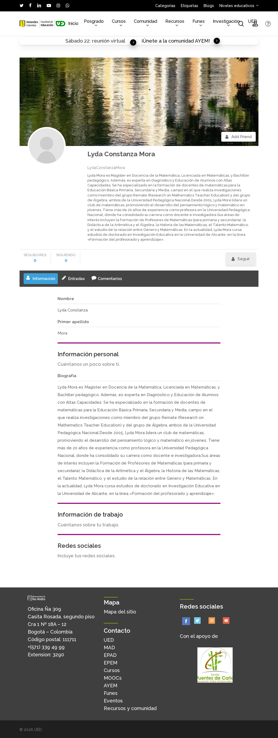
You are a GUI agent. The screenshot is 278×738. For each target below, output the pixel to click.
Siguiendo (66, 258)
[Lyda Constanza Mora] (47, 146)
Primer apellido (73, 321)
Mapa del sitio (120, 612)
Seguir (244, 258)
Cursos (112, 670)
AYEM (110, 685)
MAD (109, 647)
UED (109, 640)
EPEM (110, 663)
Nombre (66, 298)
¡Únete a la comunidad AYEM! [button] (175, 41)
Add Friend (241, 136)
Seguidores (35, 258)
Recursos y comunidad (130, 708)
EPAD (110, 655)
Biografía (67, 375)
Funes (111, 693)
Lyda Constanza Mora (121, 154)
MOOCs (113, 678)
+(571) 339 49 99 (46, 647)
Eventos (113, 701)
